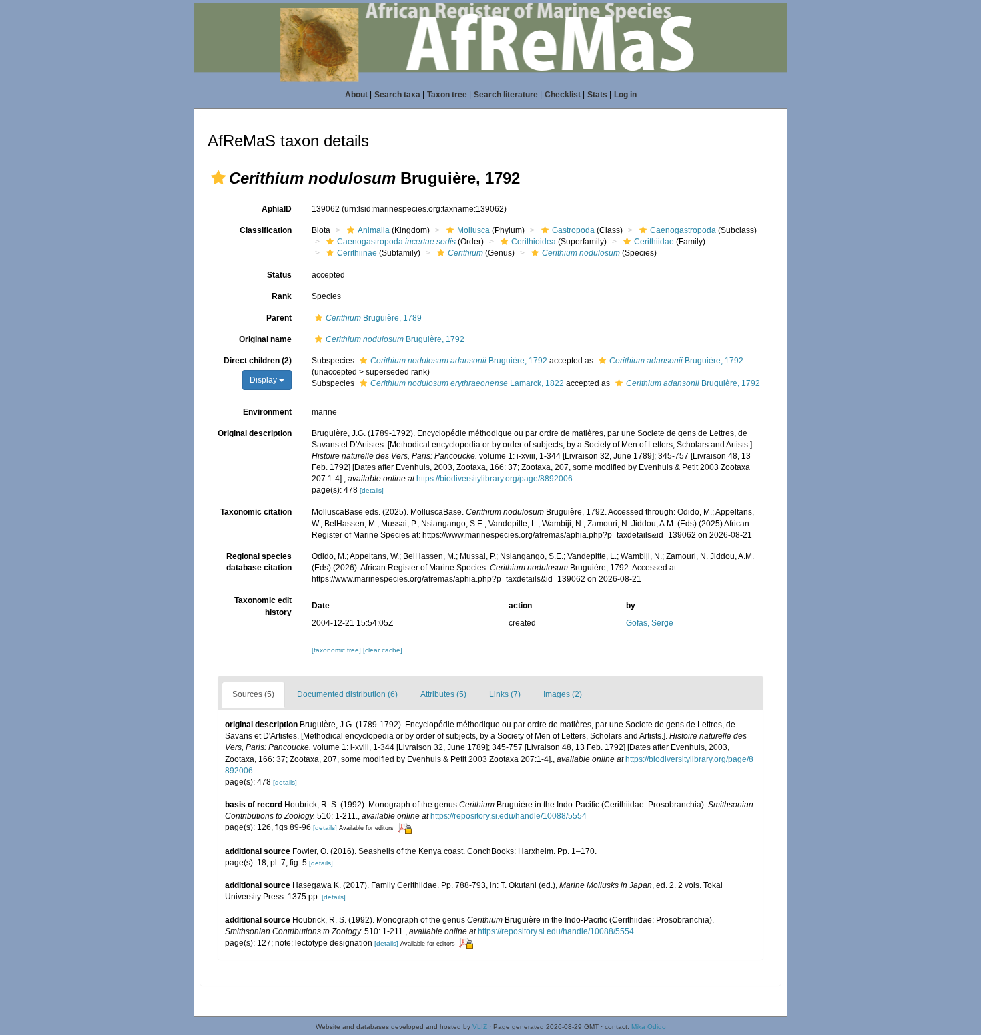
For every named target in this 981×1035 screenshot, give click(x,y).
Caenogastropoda (683, 230)
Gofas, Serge (649, 623)
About (356, 94)
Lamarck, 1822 (467, 383)
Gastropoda (573, 230)
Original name (265, 339)
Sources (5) (253, 694)
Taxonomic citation (256, 512)
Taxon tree (447, 94)
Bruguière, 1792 (395, 339)
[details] (372, 490)
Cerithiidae (654, 241)
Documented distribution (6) (347, 694)
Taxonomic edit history (263, 606)
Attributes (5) (443, 694)
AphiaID (277, 209)
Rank (282, 296)
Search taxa (397, 94)
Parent (279, 318)
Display (264, 380)
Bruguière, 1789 (374, 318)
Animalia (374, 230)
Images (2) (562, 694)
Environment (267, 412)
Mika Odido (648, 1026)
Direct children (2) (258, 360)
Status (279, 275)
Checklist (563, 94)
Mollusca (473, 230)
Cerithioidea (533, 241)
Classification (266, 230)
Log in (625, 94)
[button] (218, 178)
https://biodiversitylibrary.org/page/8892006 (494, 478)
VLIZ (479, 1026)
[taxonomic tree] (337, 650)
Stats (597, 94)
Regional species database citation (259, 562)
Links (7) (505, 694)
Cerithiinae (357, 253)
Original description (255, 433)
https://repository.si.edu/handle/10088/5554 (508, 816)
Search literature (506, 94)
